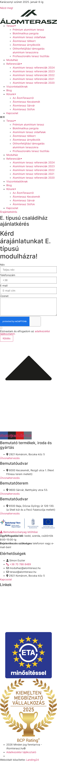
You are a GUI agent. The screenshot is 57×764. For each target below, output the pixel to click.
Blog (9, 90)
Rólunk (10, 94)
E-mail (4, 285)
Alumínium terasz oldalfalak (29, 37)
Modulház (12, 60)
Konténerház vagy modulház (17, 628)
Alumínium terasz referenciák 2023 (34, 71)
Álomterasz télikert (24, 41)
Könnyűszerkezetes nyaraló (16, 603)
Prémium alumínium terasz (28, 29)
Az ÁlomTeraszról (23, 97)
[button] (28, 117)
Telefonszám (7, 275)
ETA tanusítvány (9, 615)
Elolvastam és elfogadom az (25, 332)
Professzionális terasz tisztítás (31, 56)
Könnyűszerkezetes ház (14, 591)
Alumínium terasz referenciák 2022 (34, 75)
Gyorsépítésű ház (10, 621)
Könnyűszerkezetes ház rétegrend (20, 597)
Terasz (10, 25)
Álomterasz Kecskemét (26, 101)
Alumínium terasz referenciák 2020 (34, 82)
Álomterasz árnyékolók (26, 44)
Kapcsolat (12, 113)
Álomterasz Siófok (24, 109)
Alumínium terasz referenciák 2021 (33, 79)
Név (2, 264)
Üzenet (4, 296)
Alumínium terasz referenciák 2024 (34, 67)
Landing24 (32, 759)
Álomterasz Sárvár (24, 105)
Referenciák (13, 63)
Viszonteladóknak (17, 86)
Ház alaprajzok (9, 609)
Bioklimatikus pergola (25, 33)
